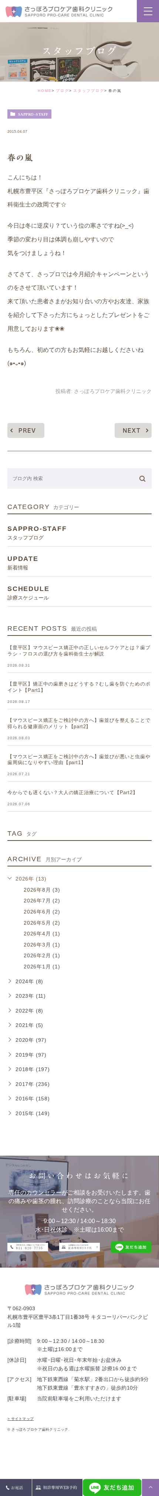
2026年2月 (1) (42, 955)
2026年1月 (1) (42, 967)
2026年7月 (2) (42, 901)
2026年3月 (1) (42, 945)
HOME (45, 91)
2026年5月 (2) (42, 923)
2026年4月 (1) (42, 934)
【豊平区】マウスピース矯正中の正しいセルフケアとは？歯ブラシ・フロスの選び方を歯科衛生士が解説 (78, 651)
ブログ (62, 91)
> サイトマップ (20, 1419)
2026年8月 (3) (42, 890)
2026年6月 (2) (42, 912)
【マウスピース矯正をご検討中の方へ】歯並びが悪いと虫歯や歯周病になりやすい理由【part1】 (78, 760)
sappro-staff (33, 114)
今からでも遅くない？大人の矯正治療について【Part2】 (72, 792)
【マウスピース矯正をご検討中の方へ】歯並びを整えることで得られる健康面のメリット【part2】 (78, 723)
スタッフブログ (88, 91)
